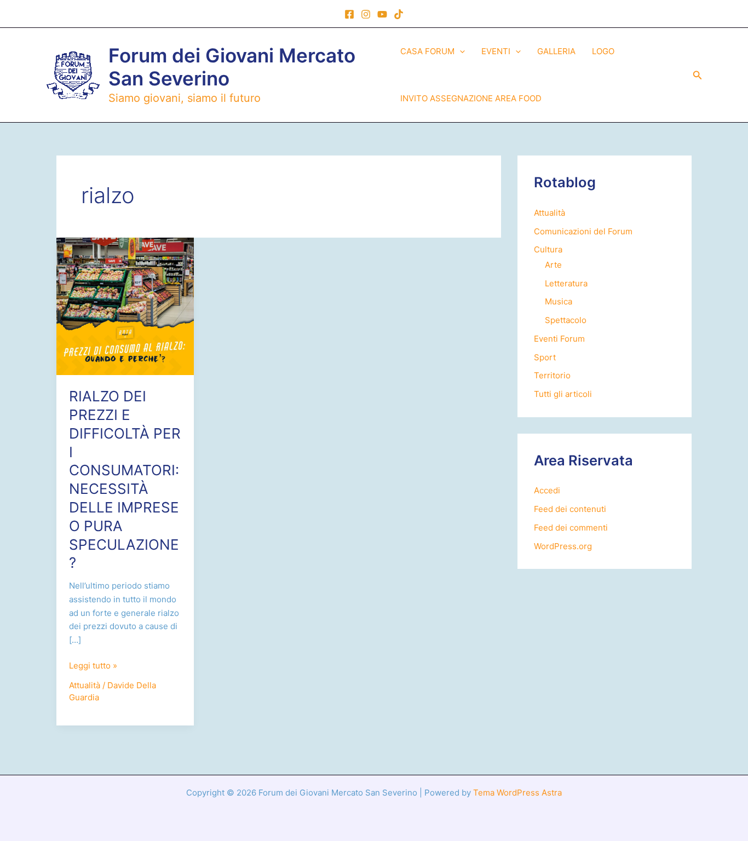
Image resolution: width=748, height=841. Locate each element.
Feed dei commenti (571, 527)
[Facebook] (349, 14)
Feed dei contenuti (570, 509)
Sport (545, 357)
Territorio (552, 375)
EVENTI (495, 51)
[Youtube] (382, 14)
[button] (459, 51)
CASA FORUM (427, 51)
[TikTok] (399, 14)
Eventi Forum (559, 338)
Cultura (548, 249)
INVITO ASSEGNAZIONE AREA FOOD (471, 98)
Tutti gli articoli (563, 394)
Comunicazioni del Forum (583, 231)
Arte (553, 265)
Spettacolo (565, 320)
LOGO (603, 51)
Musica (558, 301)
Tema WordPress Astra (517, 792)
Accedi (547, 490)
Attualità (84, 685)
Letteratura (566, 283)
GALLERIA (556, 51)
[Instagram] (366, 14)
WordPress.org (563, 546)
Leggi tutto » (93, 666)
